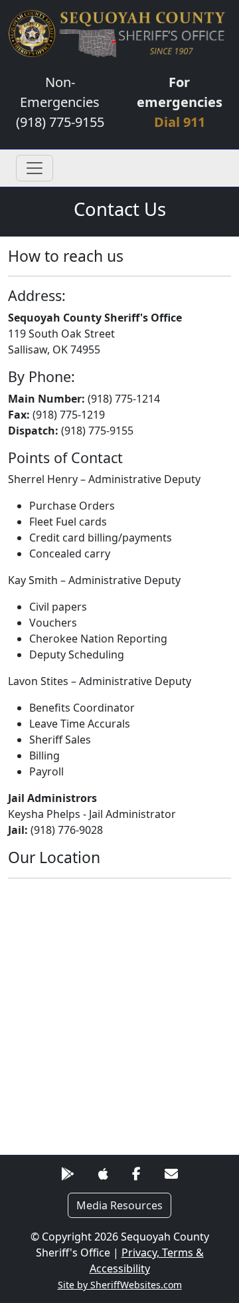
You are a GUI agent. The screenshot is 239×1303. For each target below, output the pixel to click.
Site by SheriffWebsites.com (120, 1284)
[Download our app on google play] (68, 1174)
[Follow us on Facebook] (136, 1174)
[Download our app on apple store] (103, 1174)
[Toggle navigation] (34, 168)
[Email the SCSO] (171, 1174)
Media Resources (119, 1205)
